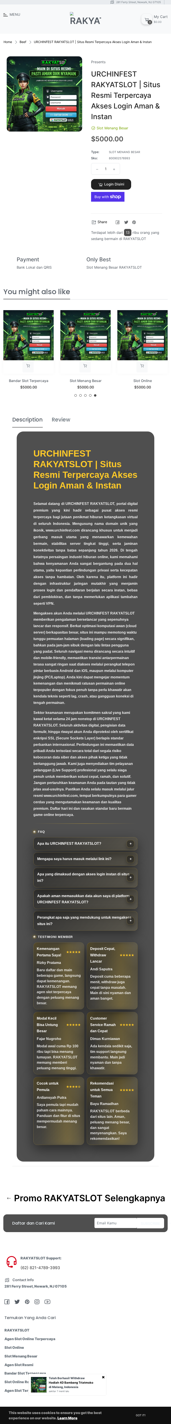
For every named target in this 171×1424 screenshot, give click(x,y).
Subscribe (150, 1223)
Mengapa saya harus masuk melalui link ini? (74, 859)
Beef (23, 42)
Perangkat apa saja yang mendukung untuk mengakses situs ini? (84, 921)
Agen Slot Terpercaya (23, 1390)
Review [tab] (61, 419)
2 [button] (80, 395)
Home (8, 42)
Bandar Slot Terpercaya (28, 380)
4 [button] (90, 395)
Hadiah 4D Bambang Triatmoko (71, 1382)
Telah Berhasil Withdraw (67, 1378)
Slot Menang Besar (86, 380)
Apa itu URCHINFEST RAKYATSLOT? (69, 843)
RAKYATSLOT (16, 1330)
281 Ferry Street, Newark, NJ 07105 (138, 2)
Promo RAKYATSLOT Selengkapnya (88, 1198)
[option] (28, 355)
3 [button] (85, 395)
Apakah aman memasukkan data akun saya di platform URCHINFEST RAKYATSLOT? (83, 899)
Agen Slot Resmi (18, 1365)
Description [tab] (27, 419)
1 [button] (75, 395)
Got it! (140, 1415)
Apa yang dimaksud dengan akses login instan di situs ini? (83, 877)
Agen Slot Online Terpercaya (29, 1339)
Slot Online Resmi (20, 1382)
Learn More (67, 1418)
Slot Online (142, 380)
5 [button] (95, 395)
